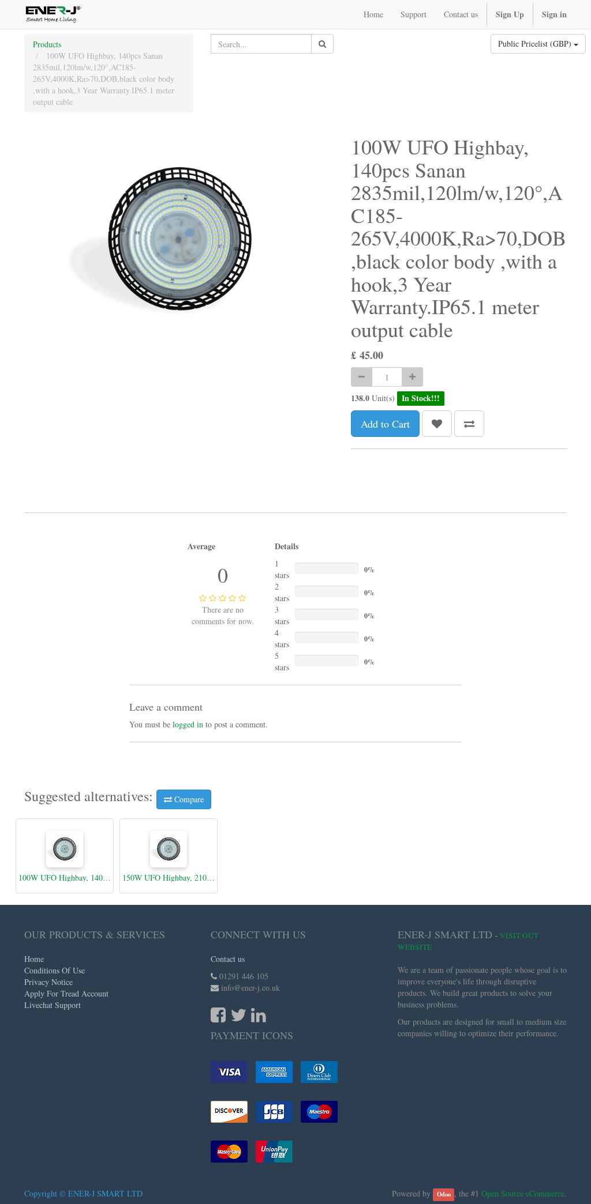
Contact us (228, 958)
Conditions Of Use (54, 970)
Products (47, 44)
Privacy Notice (48, 981)
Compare (188, 799)
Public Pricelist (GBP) (536, 43)
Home (34, 958)
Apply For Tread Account (66, 993)
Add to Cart (385, 424)
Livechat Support (52, 1004)
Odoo (444, 1194)
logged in (188, 724)
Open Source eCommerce (522, 1193)
